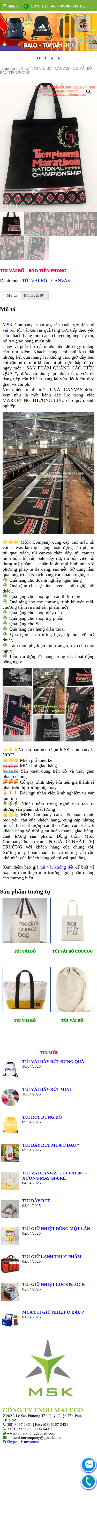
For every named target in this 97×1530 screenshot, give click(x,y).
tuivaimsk (31, 1442)
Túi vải (23, 68)
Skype (11, 1442)
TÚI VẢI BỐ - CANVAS (50, 68)
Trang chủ (7, 68)
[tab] (12, 295)
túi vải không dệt (56, 867)
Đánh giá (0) (34, 295)
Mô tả (12, 295)
